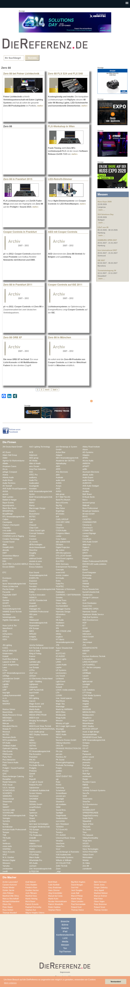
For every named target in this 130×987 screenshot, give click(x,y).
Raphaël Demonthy (33, 907)
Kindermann (8, 654)
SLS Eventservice (90, 804)
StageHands (61, 816)
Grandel (32, 603)
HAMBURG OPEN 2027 (107, 240)
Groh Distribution (89, 603)
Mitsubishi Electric (10, 726)
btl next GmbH (89, 514)
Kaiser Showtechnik (64, 648)
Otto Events (7, 751)
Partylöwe (33, 757)
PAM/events (8, 754)
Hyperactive (34, 626)
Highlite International (11, 620)
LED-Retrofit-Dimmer (60, 179)
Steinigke (6, 818)
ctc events (33, 542)
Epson (85, 570)
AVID (58, 489)
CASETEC (87, 519)
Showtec (32, 802)
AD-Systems (88, 452)
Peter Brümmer (100, 904)
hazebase (7, 614)
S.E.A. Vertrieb (9, 788)
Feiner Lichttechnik (10, 586)
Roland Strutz (99, 907)
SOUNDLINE (8, 813)
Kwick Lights (61, 659)
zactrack (32, 866)
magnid (86, 704)
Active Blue (60, 452)
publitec (59, 771)
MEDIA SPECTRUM (37, 715)
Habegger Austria (63, 609)
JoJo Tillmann (31, 893)
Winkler (86, 860)
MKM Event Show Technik (40, 726)
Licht (65, 938)
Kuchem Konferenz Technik (94, 656)
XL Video (86, 863)
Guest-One (87, 606)
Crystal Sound (8, 542)
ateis (58, 475)
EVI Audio (60, 578)
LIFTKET (6, 681)
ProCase (86, 765)
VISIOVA (86, 846)
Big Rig (59, 505)
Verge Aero (87, 841)
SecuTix (86, 793)
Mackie (6, 701)
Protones (33, 771)
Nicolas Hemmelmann (57, 901)
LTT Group (87, 693)
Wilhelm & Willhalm (64, 860)
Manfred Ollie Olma (11, 896)
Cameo (32, 519)
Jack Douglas (77, 890)
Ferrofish (33, 586)
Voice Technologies (90, 849)
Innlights (32, 637)
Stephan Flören (54, 910)
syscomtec (60, 821)
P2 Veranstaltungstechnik (39, 751)
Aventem (33, 489)
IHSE (5, 631)
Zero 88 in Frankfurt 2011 (17, 284)
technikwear (8, 827)
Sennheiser (34, 796)
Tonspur (6, 832)
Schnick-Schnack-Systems (94, 790)
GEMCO (33, 598)
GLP (84, 600)
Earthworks (87, 556)
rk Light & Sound (36, 782)
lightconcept (87, 681)
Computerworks (9, 533)
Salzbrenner (34, 788)
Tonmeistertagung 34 (107, 270)
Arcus (5, 469)
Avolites (86, 491)
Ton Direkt (87, 830)
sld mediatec (61, 804)
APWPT (86, 466)
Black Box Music (10, 508)
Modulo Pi (7, 729)
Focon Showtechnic (91, 589)
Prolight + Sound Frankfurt (13, 768)
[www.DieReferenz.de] (44, 50)
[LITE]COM (34, 871)
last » (55, 390)
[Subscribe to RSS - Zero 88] (47, 401)
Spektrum (33, 813)
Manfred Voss (31, 896)
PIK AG (32, 760)
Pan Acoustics (35, 754)
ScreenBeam (61, 793)
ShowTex (86, 802)
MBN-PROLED (35, 712)
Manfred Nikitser (101, 893)
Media (65, 941)
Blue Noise (60, 508)
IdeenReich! (7, 628)
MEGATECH (8, 721)
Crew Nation (61, 539)
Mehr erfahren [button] (10, 983)
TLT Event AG (62, 830)
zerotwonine (8, 869)
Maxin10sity (8, 712)
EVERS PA (34, 578)
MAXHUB (87, 709)
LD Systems (61, 670)
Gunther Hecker (32, 890)
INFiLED (32, 634)
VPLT (5, 855)
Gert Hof (74, 888)
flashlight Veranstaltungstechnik (42, 589)
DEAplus (59, 545)
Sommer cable (9, 810)
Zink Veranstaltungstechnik (40, 869)
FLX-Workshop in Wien (61, 126)
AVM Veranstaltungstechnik (40, 491)
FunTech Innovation (37, 595)
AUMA (58, 483)
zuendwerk (87, 869)
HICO (58, 617)
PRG (5, 765)
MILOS (32, 723)
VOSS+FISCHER (90, 852)
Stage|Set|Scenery (90, 816)
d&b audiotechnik (63, 542)
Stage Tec (33, 816)
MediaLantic (61, 715)
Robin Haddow (54, 907)
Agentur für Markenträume (13, 461)
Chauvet (32, 525)
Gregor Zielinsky (101, 888)
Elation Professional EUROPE (95, 561)
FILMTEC (60, 586)
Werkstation (87, 857)
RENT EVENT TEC (64, 776)
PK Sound (60, 760)
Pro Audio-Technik (36, 765)
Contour (32, 536)
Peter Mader (8, 907)
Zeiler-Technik (61, 866)
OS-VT (85, 748)
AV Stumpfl (7, 486)
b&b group (60, 494)
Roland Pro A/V (35, 785)
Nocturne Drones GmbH (66, 740)
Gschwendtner (62, 606)
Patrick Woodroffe (55, 904)
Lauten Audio (61, 665)
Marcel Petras (77, 896)
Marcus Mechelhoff (11, 899)
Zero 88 (86, 866)
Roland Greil (76, 907)
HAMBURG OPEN (90, 609)
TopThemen (65, 951)
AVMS (58, 491)
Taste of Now (88, 824)
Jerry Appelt (99, 890)
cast (31, 522)
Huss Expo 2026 (105, 202)
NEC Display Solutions (38, 735)
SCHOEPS (7, 793)
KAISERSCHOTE (90, 648)
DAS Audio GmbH (90, 542)
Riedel (85, 779)
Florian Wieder (8, 888)
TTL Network (88, 835)
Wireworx (6, 863)
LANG (58, 662)
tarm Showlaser (62, 824)
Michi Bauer (30, 901)
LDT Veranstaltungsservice (14, 673)
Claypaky (6, 528)
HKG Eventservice (90, 620)
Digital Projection (63, 547)
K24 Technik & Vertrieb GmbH (41, 648)
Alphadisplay (61, 463)
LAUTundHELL (89, 665)
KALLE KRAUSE (10, 651)
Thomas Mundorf (10, 913)
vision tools (7, 846)
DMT (5, 553)
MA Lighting (34, 698)
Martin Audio (34, 709)
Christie (59, 525)
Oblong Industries (63, 743)
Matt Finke (98, 899)
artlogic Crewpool (10, 472)
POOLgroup (34, 762)
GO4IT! (6, 603)
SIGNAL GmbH (35, 804)
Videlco (32, 843)
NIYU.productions (10, 740)
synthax (32, 821)
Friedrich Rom (31, 888)
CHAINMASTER (89, 522)
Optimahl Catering (10, 748)
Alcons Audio (88, 461)
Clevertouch (88, 528)
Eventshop (87, 575)
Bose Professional (90, 508)
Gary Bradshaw (54, 888)
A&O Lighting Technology (39, 447)
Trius (85, 832)
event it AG (60, 573)
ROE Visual (7, 785)
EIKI (4, 561)
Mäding (86, 701)
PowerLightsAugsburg (65, 762)
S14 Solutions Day (105, 214)
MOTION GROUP (90, 729)
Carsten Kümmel (10, 885)
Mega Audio (61, 718)
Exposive (33, 581)
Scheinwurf (60, 790)
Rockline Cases (89, 782)
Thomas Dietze (77, 910)
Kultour (32, 659)
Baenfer (32, 500)
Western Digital (9, 860)
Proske (6, 771)
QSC (5, 774)
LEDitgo (6, 676)
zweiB (5, 871)
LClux (5, 670)
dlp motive (60, 550)
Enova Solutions (36, 567)
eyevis (85, 581)
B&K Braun (87, 494)
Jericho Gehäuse (36, 645)
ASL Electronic (62, 472)
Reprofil (32, 779)
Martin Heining (31, 899)
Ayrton (32, 494)
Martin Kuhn (53, 899)
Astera (5, 475)
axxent (5, 494)
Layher (59, 667)
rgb (57, 779)
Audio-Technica (9, 483)
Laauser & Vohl (9, 662)
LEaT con (33, 673)
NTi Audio (6, 743)
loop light (6, 693)
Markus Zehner (9, 709)
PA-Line (59, 751)
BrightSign (60, 511)
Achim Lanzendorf (10, 882)
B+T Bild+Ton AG (63, 497)
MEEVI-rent (34, 718)
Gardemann (87, 595)
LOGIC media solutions (65, 690)
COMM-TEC (88, 531)
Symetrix (6, 821)
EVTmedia (87, 578)
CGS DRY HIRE (63, 522)
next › (47, 390)
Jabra (85, 639)
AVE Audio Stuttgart (91, 486)
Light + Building (35, 681)
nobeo (31, 740)
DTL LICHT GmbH (63, 556)
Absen (85, 450)
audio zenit (60, 480)
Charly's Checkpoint (11, 525)
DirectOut (33, 550)
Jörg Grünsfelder (55, 893)
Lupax (31, 695)
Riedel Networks (9, 782)
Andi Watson (30, 882)
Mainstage (60, 707)
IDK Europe (34, 628)
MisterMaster (88, 723)
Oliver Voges (99, 901)
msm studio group (36, 732)
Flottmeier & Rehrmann (65, 589)
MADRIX (6, 704)
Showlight (60, 799)
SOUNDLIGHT (89, 810)
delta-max (87, 545)
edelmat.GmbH (35, 558)
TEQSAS (86, 827)
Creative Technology (11, 539)
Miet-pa (6, 723)
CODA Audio (61, 531)
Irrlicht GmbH (88, 637)
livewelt (59, 687)
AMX (58, 466)
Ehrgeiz (86, 558)
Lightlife (6, 684)
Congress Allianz (63, 533)
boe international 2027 (107, 250)
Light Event (60, 681)
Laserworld (33, 665)
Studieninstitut (61, 818)
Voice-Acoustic (9, 852)
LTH (57, 693)
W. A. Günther (8, 857)
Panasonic (87, 754)
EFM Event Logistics (64, 558)
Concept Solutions (36, 533)
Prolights (32, 768)
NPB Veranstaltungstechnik (94, 740)
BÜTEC (32, 517)
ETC (4, 573)
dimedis (6, 550)
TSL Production (35, 835)
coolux (58, 536)
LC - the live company (92, 667)
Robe (58, 782)
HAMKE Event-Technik (12, 612)
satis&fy (86, 788)
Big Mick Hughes (78, 882)
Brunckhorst (34, 514)
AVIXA (5, 491)
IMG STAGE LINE (63, 631)
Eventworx (7, 578)
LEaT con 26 (103, 227)
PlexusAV (87, 760)
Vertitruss (6, 843)
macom (32, 701)
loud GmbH (34, 693)
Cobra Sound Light (37, 531)
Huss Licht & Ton (10, 626)
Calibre (5, 519)
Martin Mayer (76, 899)
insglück (59, 637)
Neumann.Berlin (9, 737)
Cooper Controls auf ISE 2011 (65, 284)
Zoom (58, 869)
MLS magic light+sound (65, 726)
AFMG (85, 458)
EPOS (85, 567)
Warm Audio (34, 857)
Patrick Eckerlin (31, 904)
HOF (85, 623)
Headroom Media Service (93, 614)
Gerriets (6, 600)
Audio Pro (33, 480)
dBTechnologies (35, 545)
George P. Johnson (90, 598)
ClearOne (60, 528)
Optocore (33, 748)
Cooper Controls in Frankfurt (20, 231)
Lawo (5, 667)
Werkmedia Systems (64, 857)
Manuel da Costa (55, 896)
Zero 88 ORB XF (12, 337)
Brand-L (32, 511)
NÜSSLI (32, 743)
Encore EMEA (8, 567)
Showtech (60, 802)
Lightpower (33, 684)
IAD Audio (60, 626)
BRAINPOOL (8, 511)
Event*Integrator (89, 573)
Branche (65, 921)
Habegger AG (34, 609)
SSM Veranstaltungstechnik (14, 816)
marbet (85, 707)
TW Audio (7, 838)
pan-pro (59, 754)
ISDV (5, 639)
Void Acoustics (35, 852)
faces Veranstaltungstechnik (14, 584)
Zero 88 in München (59, 337)
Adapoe (59, 455)
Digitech (86, 547)
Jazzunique (87, 642)
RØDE (85, 785)
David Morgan (77, 885)
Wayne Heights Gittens (34, 913)
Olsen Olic (7, 904)
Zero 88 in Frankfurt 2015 (17, 179)
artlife (85, 469)
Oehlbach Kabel (9, 746)
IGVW (85, 628)
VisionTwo (60, 846)
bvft (57, 517)
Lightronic (60, 684)
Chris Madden (31, 885)
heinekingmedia (9, 617)
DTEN (31, 556)
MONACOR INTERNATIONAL (42, 729)
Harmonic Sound (89, 612)
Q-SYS (85, 771)
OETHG (32, 746)
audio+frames (88, 480)
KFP (58, 651)
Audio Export (88, 477)
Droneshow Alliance (11, 556)
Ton (65, 948)
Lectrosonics (61, 673)
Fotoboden (60, 592)
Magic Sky (60, 704)
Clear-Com (33, 528)
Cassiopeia (7, 522)
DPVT (85, 553)
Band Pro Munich (63, 500)
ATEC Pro (33, 475)
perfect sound (88, 757)
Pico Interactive (9, 760)
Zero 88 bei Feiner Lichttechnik (21, 73)
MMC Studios (88, 726)
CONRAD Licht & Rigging (13, 536)
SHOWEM (33, 799)
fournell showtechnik (91, 592)
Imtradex (86, 631)
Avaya (58, 486)
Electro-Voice (34, 564)
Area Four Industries (37, 469)
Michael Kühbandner (11, 901)
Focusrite (6, 592)
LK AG (85, 687)
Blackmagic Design (37, 508)
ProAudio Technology (64, 765)
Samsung (60, 788)
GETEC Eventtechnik (38, 600)
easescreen (7, 558)
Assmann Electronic (91, 472)
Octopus (86, 743)
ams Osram (34, 466)
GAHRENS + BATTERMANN (68, 595)
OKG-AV (59, 746)
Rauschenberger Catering (13, 776)
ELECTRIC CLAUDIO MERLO (15, 564)
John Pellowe (8, 893)
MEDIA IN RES (89, 712)
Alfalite (5, 463)
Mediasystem (88, 715)
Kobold (5, 656)
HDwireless (61, 614)
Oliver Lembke (77, 901)
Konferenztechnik (65, 935)
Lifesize (86, 679)
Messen (65, 945)
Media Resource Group (12, 715)
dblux (5, 545)
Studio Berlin (88, 818)
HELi (31, 617)
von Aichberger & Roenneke (67, 852)
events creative (62, 575)
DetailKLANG (8, 547)
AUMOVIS (87, 483)
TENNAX (60, 827)
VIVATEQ (7, 849)
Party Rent (7, 757)
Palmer (85, 751)
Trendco (59, 832)
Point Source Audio (10, 762)
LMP (4, 690)
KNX (84, 654)
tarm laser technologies (38, 824)
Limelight (86, 684)
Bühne (65, 924)
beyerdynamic (8, 505)
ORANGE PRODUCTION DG (68, 748)
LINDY (5, 687)
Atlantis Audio (8, 477)
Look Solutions (89, 690)
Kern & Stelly (34, 651)
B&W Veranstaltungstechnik (40, 497)
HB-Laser (33, 614)
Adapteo (86, 455)
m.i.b (5, 698)
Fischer (86, 586)
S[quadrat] (87, 821)
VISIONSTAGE (35, 846)
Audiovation (34, 483)
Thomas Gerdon (101, 910)
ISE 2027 (101, 260)
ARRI (58, 469)
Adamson (33, 455)
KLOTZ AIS (60, 654)
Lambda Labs (34, 662)
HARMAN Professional (38, 612)
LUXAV (59, 695)
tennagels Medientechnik (39, 827)
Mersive (59, 721)
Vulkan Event (88, 855)
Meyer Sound (88, 721)
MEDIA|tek (7, 718)
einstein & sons (35, 561)
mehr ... (101, 210)
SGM (85, 796)
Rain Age (86, 774)
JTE (57, 645)
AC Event (7, 452)
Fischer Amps (8, 589)
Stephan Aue (30, 910)
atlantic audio (88, 475)
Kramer (32, 656)
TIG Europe (34, 830)
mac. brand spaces (64, 698)
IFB (57, 628)
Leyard (85, 676)
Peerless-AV (61, 757)
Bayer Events (8, 503)
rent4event (87, 776)
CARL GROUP (62, 519)
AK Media (33, 461)
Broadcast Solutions (91, 511)
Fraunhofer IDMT (10, 595)
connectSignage (89, 533)
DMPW (86, 550)
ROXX (58, 785)
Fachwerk (33, 584)
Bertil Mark (52, 882)
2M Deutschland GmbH (12, 447)
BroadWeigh (8, 514)
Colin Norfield (53, 885)
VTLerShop (34, 855)
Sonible (32, 810)
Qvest (58, 774)
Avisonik (86, 489)
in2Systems (7, 634)
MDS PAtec (61, 712)
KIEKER (86, 651)
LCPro (32, 670)
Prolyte (59, 768)
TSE (4, 835)
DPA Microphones (63, 553)
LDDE (85, 670)
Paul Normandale (78, 904)
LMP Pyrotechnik (36, 690)
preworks (86, 762)
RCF (31, 776)
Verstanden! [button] (116, 982)
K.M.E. (5, 648)
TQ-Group (33, 832)
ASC (31, 472)
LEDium (32, 676)
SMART (6, 807)
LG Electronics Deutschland (40, 679)
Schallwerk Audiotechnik (39, 790)
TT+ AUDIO (61, 835)
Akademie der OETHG (65, 461)
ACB (31, 452)
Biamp (32, 505)
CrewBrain (87, 539)
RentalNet (7, 779)
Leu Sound (60, 676)
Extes (58, 581)
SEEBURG (7, 796)
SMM (58, 807)
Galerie (65, 928)
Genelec (59, 598)
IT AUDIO (33, 639)
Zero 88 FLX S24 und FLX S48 (65, 73)
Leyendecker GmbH (11, 679)
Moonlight (60, 729)
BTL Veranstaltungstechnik (14, 517)
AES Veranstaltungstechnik (67, 458)
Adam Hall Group (10, 455)
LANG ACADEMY (90, 662)
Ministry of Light (62, 723)
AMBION (86, 463)
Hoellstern (60, 623)
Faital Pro (60, 584)
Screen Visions (35, 793)
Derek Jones (99, 885)
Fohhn (31, 592)
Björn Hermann (100, 882)
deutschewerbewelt (37, 547)
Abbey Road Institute (91, 447)
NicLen (59, 737)
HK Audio (60, 620)
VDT (4, 841)
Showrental (7, 802)
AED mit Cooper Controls (62, 231)
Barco (85, 500)
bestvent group (89, 503)
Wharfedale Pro (35, 860)
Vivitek (32, 849)
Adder (5, 458)
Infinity (58, 634)
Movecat (6, 732)
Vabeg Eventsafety (90, 838)
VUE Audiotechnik (63, 855)
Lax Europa (34, 667)
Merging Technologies (38, 721)
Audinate (59, 477)
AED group (33, 458)
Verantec (59, 841)
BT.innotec (60, 514)
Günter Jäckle (8, 890)
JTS (84, 645)
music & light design (91, 732)
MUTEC (6, 735)
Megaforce (87, 718)
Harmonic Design (63, 612)
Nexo (31, 737)
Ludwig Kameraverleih (12, 695)
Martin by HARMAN (64, 709)
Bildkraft (86, 505)
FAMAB (86, 584)
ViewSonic (60, 843)
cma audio (7, 531)
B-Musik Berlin (89, 497)
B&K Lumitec (8, 497)
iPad (65, 931)
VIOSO (86, 843)
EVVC (5, 581)
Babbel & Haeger (10, 500)
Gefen (5, 598)
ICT (84, 626)
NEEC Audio (61, 735)
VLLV (58, 849)
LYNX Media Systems (92, 695)
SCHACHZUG (9, 790)
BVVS (85, 517)
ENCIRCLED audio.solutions (94, 564)
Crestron (32, 539)
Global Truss (61, 600)
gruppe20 (33, 606)
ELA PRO (60, 561)
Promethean (88, 768)
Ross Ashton (8, 910)
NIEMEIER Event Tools (92, 737)
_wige (58, 871)
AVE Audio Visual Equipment (14, 489)
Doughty (32, 553)
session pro (61, 796)
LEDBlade (87, 673)
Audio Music (8, 480)
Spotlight (59, 813)
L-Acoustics (87, 659)
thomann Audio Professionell (14, 830)
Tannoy (6, 824)
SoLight (86, 807)
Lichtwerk (60, 679)
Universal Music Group (65, 838)
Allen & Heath (34, 463)
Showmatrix (87, 799)
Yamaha (6, 866)
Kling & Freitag (35, 654)
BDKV (31, 503)
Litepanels (33, 687)
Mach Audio (87, 698)
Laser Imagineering (10, 665)
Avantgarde (34, 486)
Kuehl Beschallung (10, 659)
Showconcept (8, 799)
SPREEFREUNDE (90, 813)
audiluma (33, 477)
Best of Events (62, 503)
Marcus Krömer (100, 896)
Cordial (85, 536)
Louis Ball (75, 893)
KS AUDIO (60, 656)
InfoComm (87, 634)
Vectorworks (34, 841)
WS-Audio (33, 863)
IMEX (31, 631)
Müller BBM (61, 732)
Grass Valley (61, 603)
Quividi (32, 774)
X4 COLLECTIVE (63, 863)
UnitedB (32, 838)
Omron (85, 746)
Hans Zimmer (54, 890)
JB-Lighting (7, 645)
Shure (5, 804)
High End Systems (90, 617)
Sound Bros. (61, 810)
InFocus (6, 637)
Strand (32, 818)
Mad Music (60, 701)
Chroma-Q (87, 525)
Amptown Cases (9, 466)
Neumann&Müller (90, 735)
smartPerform (35, 807)
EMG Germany (62, 564)
